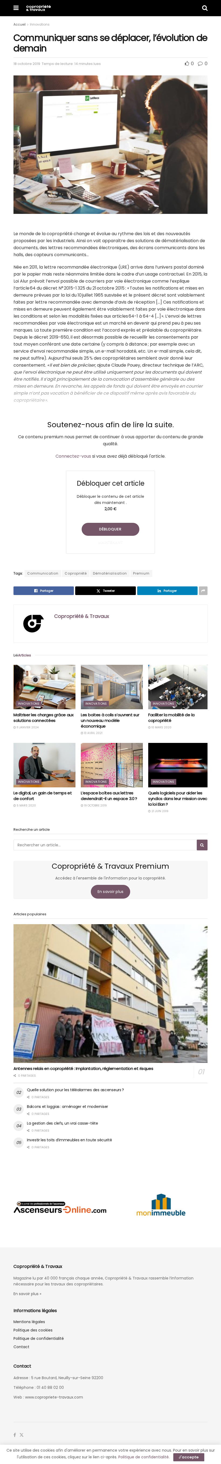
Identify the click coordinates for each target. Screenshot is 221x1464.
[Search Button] (205, 8)
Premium (141, 573)
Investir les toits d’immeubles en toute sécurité (69, 1140)
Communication (42, 573)
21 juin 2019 (159, 811)
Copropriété (76, 573)
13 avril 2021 (92, 733)
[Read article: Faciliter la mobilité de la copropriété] (179, 687)
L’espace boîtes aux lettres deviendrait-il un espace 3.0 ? (109, 795)
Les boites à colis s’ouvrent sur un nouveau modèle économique (110, 720)
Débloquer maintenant (110, 531)
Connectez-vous (73, 456)
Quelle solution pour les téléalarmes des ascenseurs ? (75, 1090)
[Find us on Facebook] (14, 1435)
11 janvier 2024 (27, 727)
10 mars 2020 (161, 727)
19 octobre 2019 (95, 806)
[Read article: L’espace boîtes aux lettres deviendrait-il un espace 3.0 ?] (112, 765)
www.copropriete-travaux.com (54, 1397)
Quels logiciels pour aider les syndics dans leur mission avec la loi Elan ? (177, 798)
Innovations (40, 24)
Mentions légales (29, 1321)
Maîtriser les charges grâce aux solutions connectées (43, 717)
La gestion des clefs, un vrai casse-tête (62, 1123)
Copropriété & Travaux (81, 616)
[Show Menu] (16, 8)
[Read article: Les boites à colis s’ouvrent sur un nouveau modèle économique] (112, 687)
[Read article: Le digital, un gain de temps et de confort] (44, 765)
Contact (21, 1347)
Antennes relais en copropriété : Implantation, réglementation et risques (83, 1068)
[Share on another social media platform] (203, 590)
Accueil (19, 24)
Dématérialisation (110, 573)
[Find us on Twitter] (21, 1435)
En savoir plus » (27, 1293)
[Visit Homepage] (38, 8)
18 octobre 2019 (26, 63)
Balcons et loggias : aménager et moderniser (67, 1106)
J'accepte (189, 1457)
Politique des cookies (33, 1330)
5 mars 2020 (26, 806)
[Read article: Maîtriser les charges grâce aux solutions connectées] (44, 687)
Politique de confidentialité (38, 1338)
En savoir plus (111, 891)
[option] (59, 1207)
